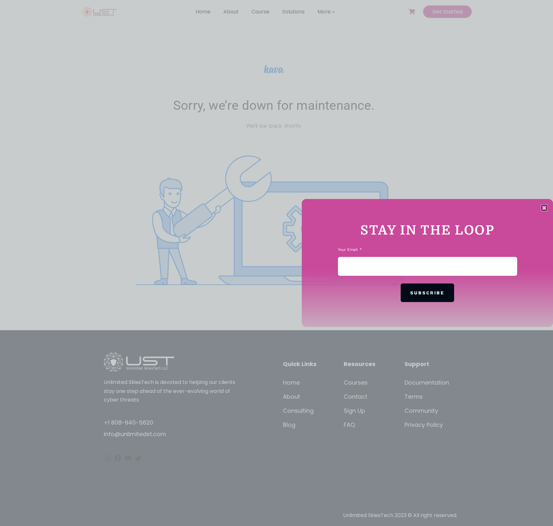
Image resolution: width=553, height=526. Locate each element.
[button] (544, 207)
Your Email (348, 249)
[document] (276, 263)
